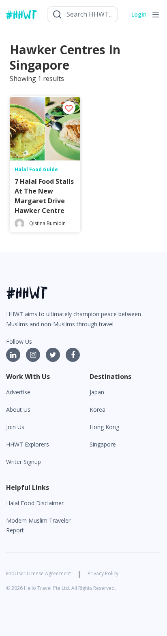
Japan (97, 392)
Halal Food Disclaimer (35, 503)
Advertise (18, 392)
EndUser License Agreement (38, 573)
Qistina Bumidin (47, 223)
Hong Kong (104, 427)
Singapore (103, 444)
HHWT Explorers (27, 444)
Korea (97, 409)
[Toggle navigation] (155, 14)
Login (139, 14)
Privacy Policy (103, 573)
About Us (18, 409)
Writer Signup (23, 462)
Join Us (15, 427)
